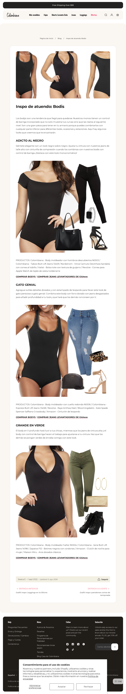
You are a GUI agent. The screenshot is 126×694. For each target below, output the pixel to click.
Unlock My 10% (33, 380)
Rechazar (88, 687)
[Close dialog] (120, 5)
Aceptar (62, 687)
